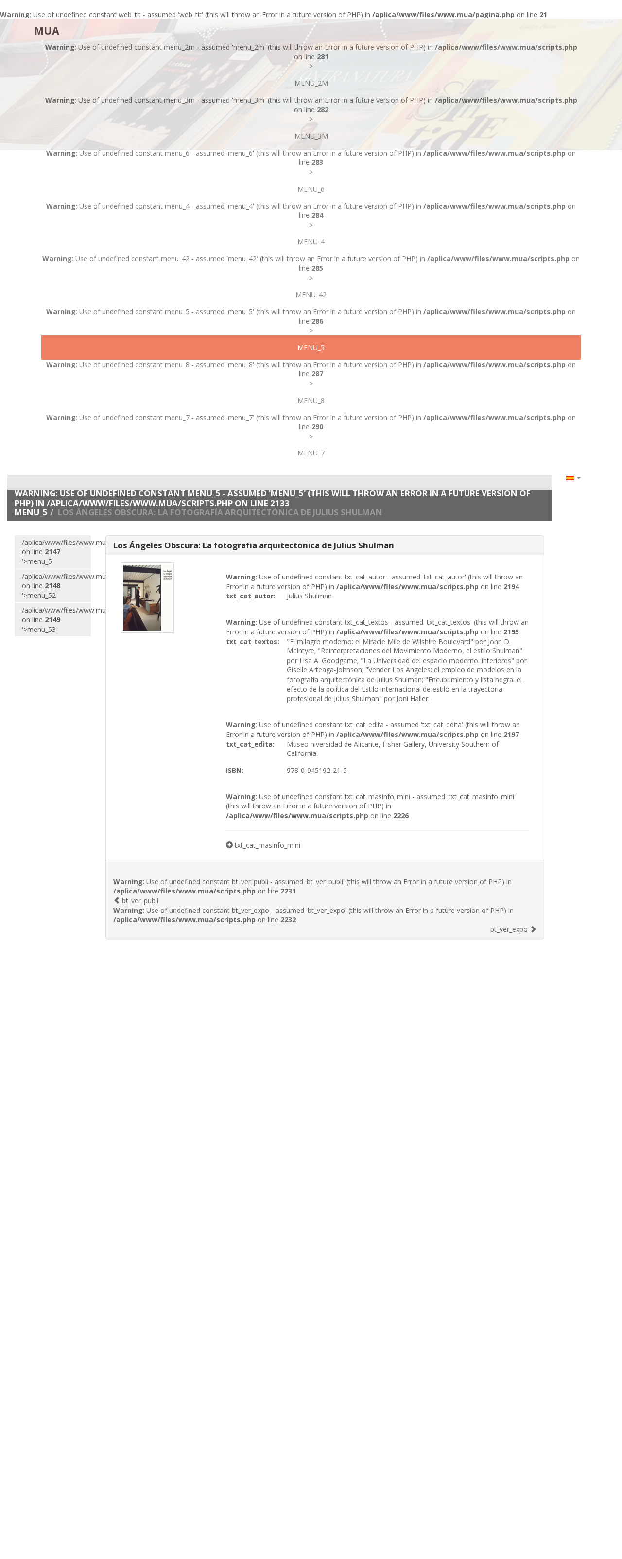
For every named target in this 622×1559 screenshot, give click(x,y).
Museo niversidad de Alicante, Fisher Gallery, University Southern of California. (393, 748)
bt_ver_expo (510, 929)
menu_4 (311, 241)
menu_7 (311, 452)
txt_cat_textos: (252, 641)
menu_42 (311, 294)
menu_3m (311, 135)
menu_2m (311, 83)
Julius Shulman (309, 595)
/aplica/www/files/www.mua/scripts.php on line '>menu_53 (56, 619)
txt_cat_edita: (250, 744)
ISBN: (234, 770)
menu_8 (311, 400)
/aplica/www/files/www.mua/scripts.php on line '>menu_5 (56, 552)
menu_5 (311, 347)
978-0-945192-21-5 (317, 770)
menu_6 (311, 188)
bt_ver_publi (139, 900)
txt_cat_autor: (251, 595)
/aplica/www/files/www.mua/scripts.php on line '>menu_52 (56, 586)
